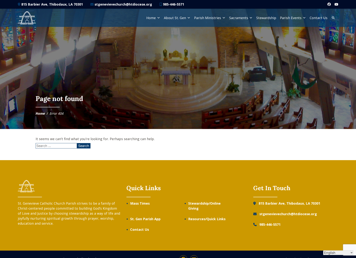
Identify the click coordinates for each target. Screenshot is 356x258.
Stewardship (266, 18)
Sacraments (238, 18)
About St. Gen (175, 18)
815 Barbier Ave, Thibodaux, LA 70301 (51, 4)
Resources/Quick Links (206, 219)
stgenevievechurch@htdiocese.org (123, 4)
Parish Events (290, 18)
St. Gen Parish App (145, 219)
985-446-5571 (173, 4)
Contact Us (318, 18)
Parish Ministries (207, 18)
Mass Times (140, 203)
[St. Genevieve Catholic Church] (27, 18)
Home (151, 18)
